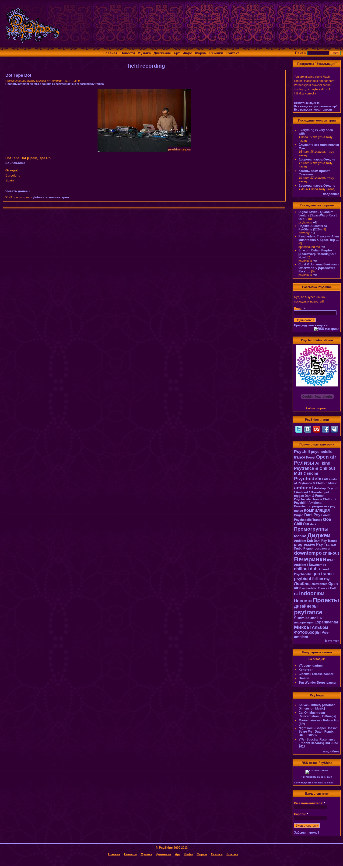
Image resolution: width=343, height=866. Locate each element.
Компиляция (317, 510)
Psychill (302, 451)
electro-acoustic (40, 84)
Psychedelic (308, 478)
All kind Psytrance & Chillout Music (314, 468)
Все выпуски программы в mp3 (315, 106)
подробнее (331, 194)
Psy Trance (326, 544)
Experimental (61, 84)
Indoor (307, 593)
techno (300, 536)
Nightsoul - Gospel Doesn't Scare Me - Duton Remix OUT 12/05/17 (318, 731)
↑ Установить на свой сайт (316, 777)
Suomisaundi (306, 618)
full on (317, 579)
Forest (310, 457)
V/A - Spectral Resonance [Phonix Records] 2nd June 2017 (318, 743)
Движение (162, 53)
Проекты (11, 84)
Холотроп (306, 669)
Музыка (144, 53)
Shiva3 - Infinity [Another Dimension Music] (317, 706)
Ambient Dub (303, 541)
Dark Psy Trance (325, 541)
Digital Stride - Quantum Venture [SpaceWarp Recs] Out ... (317, 215)
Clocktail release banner (316, 674)
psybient (302, 578)
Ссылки (216, 53)
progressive (304, 544)
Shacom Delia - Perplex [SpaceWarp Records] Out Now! (317, 254)
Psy (326, 579)
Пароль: (301, 814)
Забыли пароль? (306, 832)
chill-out (331, 553)
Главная (110, 53)
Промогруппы (311, 529)
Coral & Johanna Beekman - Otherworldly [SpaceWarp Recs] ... (318, 268)
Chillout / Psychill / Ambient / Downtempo (315, 502)
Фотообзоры (307, 632)
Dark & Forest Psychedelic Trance (309, 497)
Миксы (302, 627)
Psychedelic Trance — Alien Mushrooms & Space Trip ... (318, 238)
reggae (299, 495)
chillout (301, 569)
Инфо (187, 53)
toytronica (97, 84)
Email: (299, 308)
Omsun (304, 678)
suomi (312, 473)
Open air (326, 456)
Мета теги (332, 641)
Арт (176, 53)
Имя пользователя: (309, 803)
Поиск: (301, 53)
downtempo (308, 553)
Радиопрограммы (316, 548)
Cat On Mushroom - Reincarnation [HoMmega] (317, 714)
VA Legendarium (311, 665)
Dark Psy (312, 515)
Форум (200, 53)
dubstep (320, 488)
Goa (327, 519)
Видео (298, 515)
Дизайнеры (306, 606)
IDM (320, 593)
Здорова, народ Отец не (317, 159)
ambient (23, 84)
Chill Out (301, 524)
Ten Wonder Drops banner (317, 682)
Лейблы (302, 583)
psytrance (308, 612)
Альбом (320, 627)
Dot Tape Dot (18, 75)
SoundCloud (15, 163)
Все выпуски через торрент (313, 109)
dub (314, 569)
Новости (127, 53)
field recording (80, 84)
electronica (319, 584)
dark (313, 524)
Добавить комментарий (51, 197)
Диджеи (319, 535)
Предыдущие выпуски (311, 325)
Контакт (232, 53)
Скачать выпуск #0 (307, 103)
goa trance (323, 573)
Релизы (304, 463)
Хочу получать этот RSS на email (313, 782)
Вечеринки (310, 559)
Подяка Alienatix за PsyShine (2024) (312, 227)
